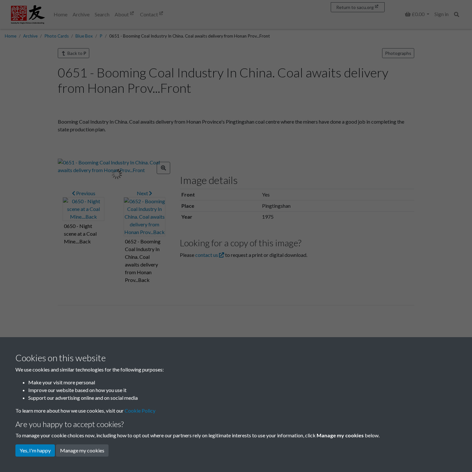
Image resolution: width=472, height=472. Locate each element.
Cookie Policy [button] (140, 410)
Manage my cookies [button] (82, 450)
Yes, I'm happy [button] (35, 450)
